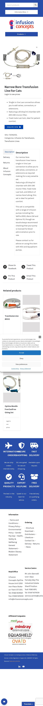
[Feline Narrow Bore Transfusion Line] (21, 57)
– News (28, 547)
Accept (21, 353)
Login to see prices (12, 94)
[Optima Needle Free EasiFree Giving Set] (11, 384)
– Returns (36, 544)
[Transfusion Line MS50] (11, 303)
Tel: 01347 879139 (32, 592)
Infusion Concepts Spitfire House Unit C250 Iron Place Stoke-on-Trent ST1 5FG (16, 583)
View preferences (21, 364)
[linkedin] (19, 666)
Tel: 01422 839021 (16, 593)
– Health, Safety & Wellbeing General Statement (16, 542)
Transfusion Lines (12, 141)
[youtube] (23, 666)
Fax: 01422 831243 (16, 596)
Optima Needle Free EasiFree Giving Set (11, 409)
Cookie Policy (15, 368)
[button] (40, 337)
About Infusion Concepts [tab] (7, 171)
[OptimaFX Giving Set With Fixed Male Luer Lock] (31, 313)
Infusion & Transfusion (24, 138)
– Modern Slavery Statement (15, 551)
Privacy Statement (25, 368)
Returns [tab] (6, 163)
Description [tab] (9, 152)
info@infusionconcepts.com (21, 599)
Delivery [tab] (6, 157)
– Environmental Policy (15, 529)
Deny (21, 358)
